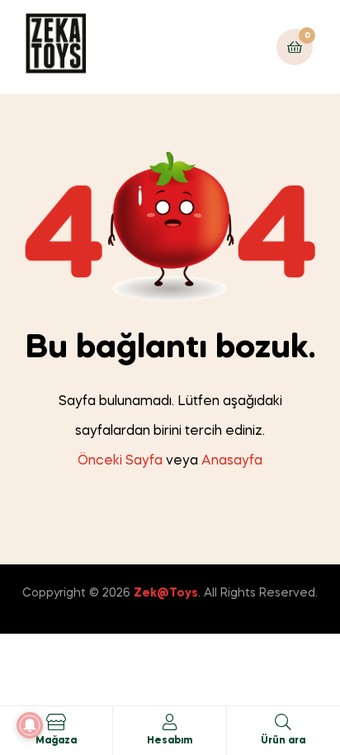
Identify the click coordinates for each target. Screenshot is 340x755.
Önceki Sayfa (120, 461)
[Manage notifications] (30, 725)
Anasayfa (231, 461)
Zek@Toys (166, 593)
